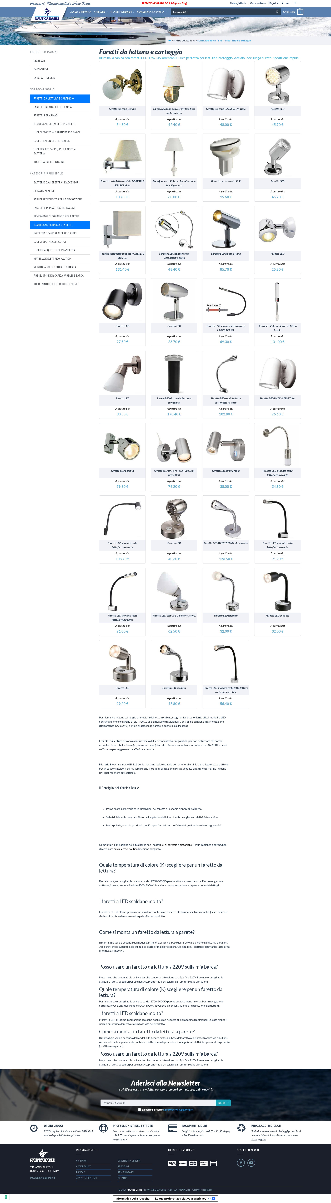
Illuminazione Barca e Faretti (209, 40)
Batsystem (41, 69)
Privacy (80, 1172)
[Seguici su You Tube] (251, 1163)
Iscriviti (223, 1102)
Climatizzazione (44, 191)
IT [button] (295, 3)
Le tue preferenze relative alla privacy (180, 1198)
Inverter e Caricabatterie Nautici (55, 233)
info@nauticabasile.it (42, 1177)
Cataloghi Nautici (238, 3)
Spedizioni (123, 1166)
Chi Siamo (81, 1160)
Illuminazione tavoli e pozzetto (54, 124)
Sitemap (122, 1178)
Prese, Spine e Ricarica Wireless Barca (59, 275)
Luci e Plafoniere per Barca (52, 141)
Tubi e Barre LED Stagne (49, 162)
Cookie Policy (83, 1166)
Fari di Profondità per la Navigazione (58, 199)
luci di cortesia (168, 844)
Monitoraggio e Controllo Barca (55, 267)
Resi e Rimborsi (126, 1172)
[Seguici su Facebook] (241, 1163)
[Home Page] (169, 40)
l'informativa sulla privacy (178, 1109)
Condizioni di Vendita (129, 1160)
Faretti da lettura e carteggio (238, 40)
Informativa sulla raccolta (132, 1198)
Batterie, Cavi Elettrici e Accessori (56, 182)
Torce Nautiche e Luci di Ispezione (56, 284)
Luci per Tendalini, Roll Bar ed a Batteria (55, 151)
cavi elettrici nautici (125, 848)
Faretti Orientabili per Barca (53, 107)
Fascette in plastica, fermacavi (54, 208)
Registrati (274, 3)
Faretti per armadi (46, 115)
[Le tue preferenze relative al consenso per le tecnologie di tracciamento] (6, 1197)
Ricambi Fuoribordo (121, 11)
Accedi (285, 3)
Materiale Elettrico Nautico (52, 258)
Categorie (99, 11)
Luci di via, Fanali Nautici (50, 241)
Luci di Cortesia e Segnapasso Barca (57, 132)
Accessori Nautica (80, 11)
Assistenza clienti (86, 1178)
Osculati (39, 61)
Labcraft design (44, 77)
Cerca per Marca (258, 3)
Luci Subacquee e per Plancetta (54, 250)
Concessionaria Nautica (150, 11)
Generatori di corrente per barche (56, 216)
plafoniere (186, 844)
